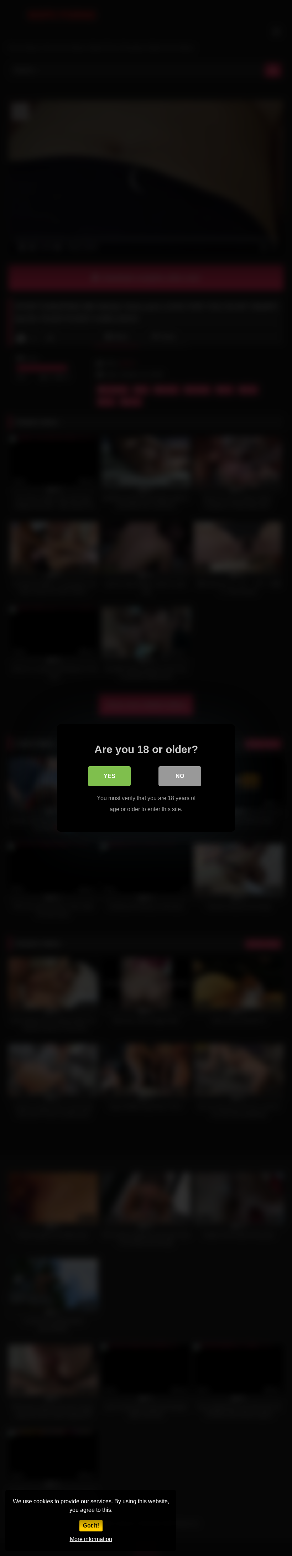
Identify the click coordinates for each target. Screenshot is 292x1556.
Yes (109, 776)
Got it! (91, 1526)
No (180, 776)
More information (91, 1539)
